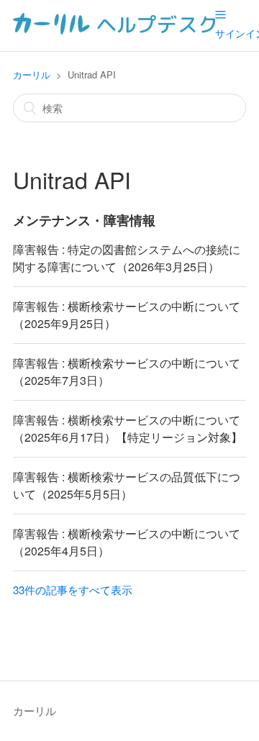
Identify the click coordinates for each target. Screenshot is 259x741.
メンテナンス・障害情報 (84, 220)
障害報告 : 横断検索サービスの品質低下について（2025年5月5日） (126, 485)
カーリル (31, 74)
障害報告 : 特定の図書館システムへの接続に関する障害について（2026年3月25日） (126, 258)
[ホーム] (114, 29)
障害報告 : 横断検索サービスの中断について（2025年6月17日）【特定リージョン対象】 (127, 428)
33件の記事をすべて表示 (72, 589)
